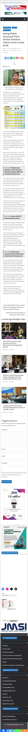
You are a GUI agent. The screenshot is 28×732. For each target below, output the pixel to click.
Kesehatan (14, 27)
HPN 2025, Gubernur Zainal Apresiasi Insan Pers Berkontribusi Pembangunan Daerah (12, 344)
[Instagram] (17, 56)
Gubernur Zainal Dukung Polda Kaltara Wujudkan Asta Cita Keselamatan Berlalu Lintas (13, 377)
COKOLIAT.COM (6, 697)
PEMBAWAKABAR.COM (8, 691)
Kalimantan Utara (7, 27)
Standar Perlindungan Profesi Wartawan (13, 665)
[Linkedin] (11, 56)
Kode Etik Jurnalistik (7, 652)
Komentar (5, 430)
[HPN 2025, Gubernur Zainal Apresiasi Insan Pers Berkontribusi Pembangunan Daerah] (14, 323)
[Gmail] (19, 56)
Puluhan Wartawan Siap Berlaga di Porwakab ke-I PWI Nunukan (15, 314)
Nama (4, 449)
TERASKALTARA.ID (7, 684)
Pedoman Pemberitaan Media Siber (12, 655)
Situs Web (4, 463)
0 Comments (18, 48)
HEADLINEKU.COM (7, 700)
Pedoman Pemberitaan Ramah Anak (12, 658)
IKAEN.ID (4, 694)
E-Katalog (5, 645)
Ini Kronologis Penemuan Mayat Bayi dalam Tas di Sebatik (14, 3)
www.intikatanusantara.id (9, 719)
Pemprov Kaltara (7, 30)
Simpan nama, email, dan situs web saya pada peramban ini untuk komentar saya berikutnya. (14, 475)
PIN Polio (19, 50)
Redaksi (12, 48)
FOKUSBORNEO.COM (8, 687)
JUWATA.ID (5, 678)
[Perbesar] (24, 489)
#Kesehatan (6, 50)
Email (3, 456)
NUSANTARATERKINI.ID (8, 716)
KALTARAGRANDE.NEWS (9, 681)
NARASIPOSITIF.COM (8, 704)
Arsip (3, 593)
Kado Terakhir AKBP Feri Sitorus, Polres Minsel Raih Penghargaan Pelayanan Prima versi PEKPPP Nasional (14, 307)
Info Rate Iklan (6, 649)
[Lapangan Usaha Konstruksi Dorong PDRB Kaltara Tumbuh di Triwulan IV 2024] (14, 388)
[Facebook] (5, 56)
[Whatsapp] (14, 56)
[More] (22, 56)
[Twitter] (8, 56)
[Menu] (3, 19)
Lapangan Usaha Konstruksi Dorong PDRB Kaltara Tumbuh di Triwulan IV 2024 (14, 407)
